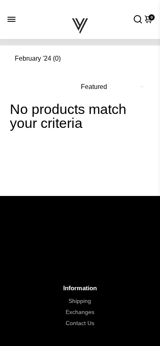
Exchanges (80, 312)
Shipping (80, 301)
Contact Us (80, 323)
